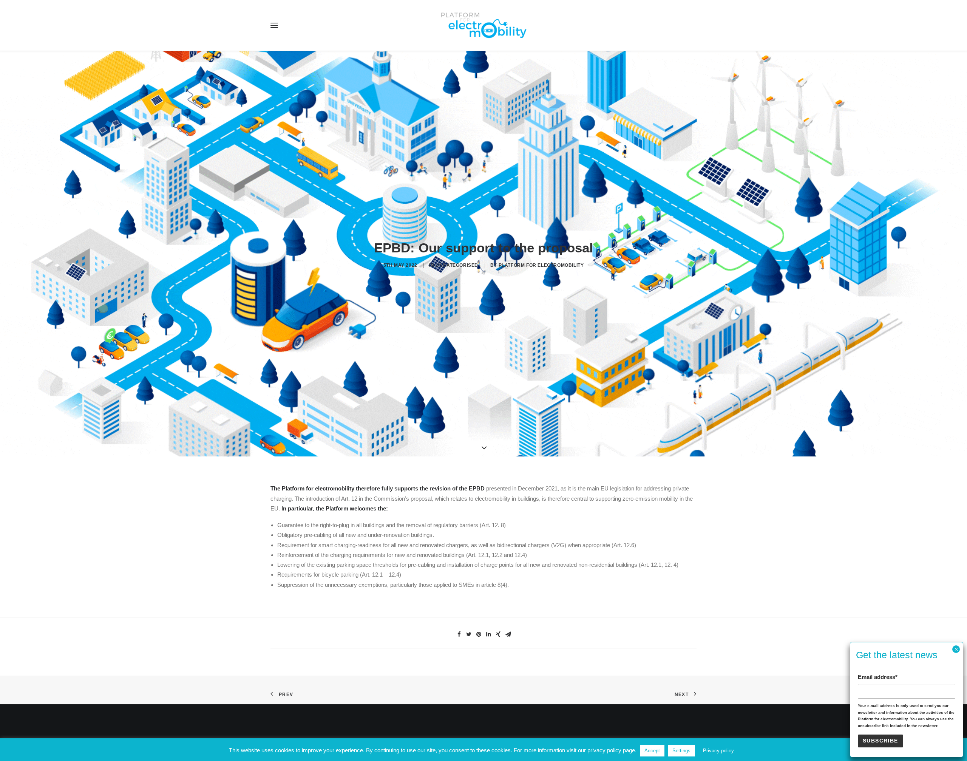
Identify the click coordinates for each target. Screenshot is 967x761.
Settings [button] (681, 750)
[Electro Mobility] (483, 25)
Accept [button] (652, 750)
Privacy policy (718, 750)
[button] (274, 25)
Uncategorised (457, 265)
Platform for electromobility (541, 265)
